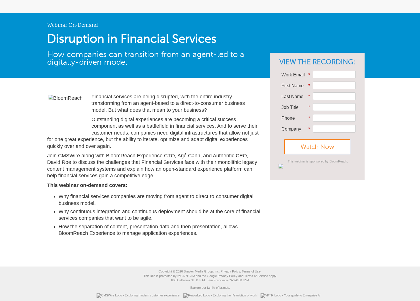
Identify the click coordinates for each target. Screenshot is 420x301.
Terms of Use (251, 271)
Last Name (295, 96)
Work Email (295, 74)
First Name (295, 85)
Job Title (295, 107)
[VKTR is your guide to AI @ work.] (292, 295)
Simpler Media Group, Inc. (202, 271)
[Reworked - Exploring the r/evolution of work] (221, 295)
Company (295, 129)
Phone (295, 118)
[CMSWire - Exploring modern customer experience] (139, 295)
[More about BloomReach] (317, 166)
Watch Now (317, 146)
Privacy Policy (230, 271)
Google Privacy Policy (222, 276)
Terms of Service (256, 276)
